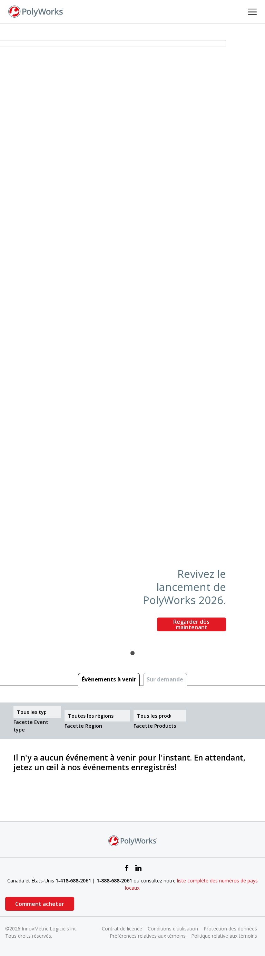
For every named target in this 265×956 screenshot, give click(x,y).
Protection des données (230, 928)
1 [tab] (132, 653)
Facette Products (155, 726)
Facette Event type (30, 726)
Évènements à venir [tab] (109, 679)
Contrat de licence (122, 928)
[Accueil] (35, 11)
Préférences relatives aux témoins (148, 936)
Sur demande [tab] (165, 679)
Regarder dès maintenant (191, 624)
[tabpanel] (132, 338)
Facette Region (83, 726)
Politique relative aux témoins (224, 936)
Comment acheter (39, 904)
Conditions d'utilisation (173, 928)
